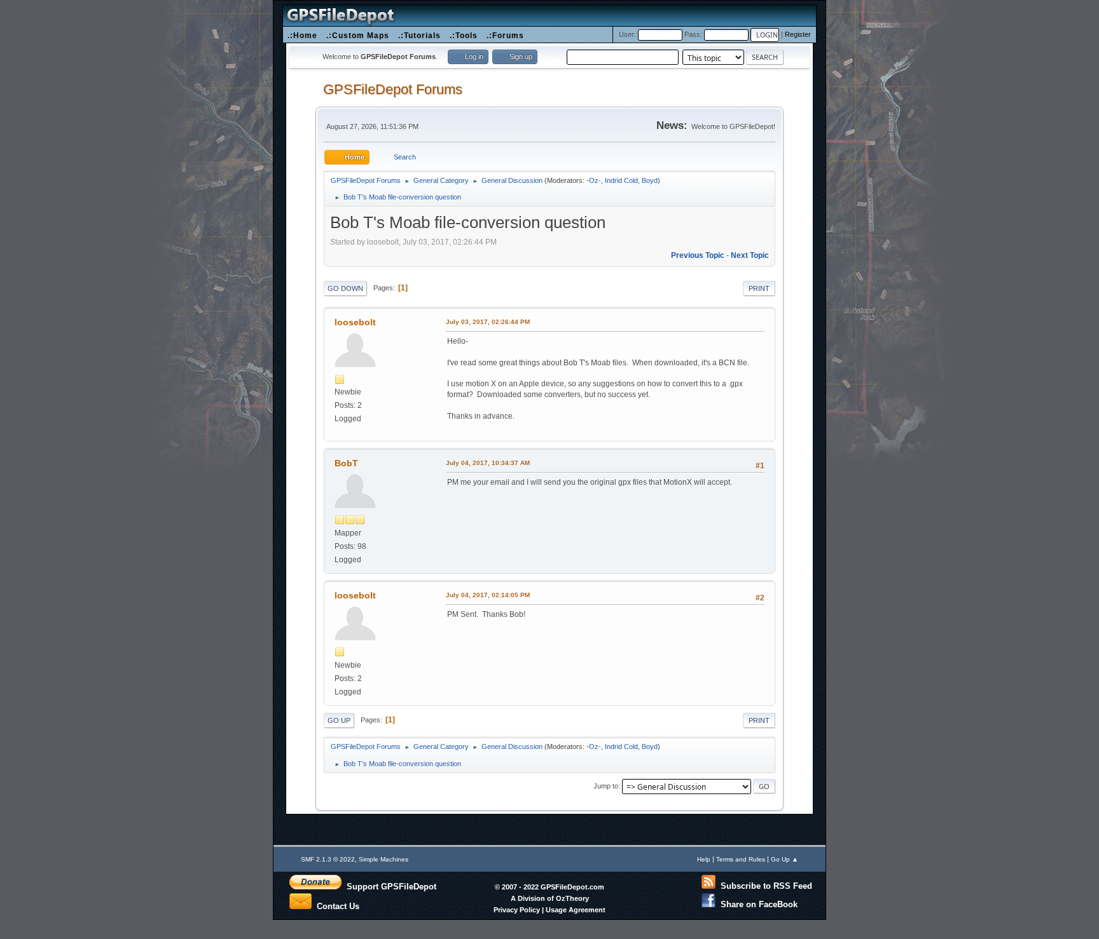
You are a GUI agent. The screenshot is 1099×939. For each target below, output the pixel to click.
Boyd (650, 180)
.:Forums (505, 35)
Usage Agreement (575, 910)
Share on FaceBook (756, 904)
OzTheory (572, 898)
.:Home (302, 35)
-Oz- (593, 180)
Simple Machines (383, 859)
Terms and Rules (740, 859)
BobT (346, 463)
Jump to (605, 786)
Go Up (339, 720)
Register (798, 34)
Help (703, 859)
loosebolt (355, 322)
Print (759, 288)
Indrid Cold (621, 180)
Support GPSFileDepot (389, 886)
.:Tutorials (419, 35)
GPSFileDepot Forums (392, 89)
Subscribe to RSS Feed (763, 886)
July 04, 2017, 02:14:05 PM (488, 594)
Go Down (345, 288)
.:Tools (464, 35)
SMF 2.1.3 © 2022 (328, 859)
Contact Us (335, 905)
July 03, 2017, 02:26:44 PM (488, 321)
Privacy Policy (517, 910)
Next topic (750, 255)
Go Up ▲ (784, 859)
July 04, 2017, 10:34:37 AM (488, 462)
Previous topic (697, 255)
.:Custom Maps (357, 35)
